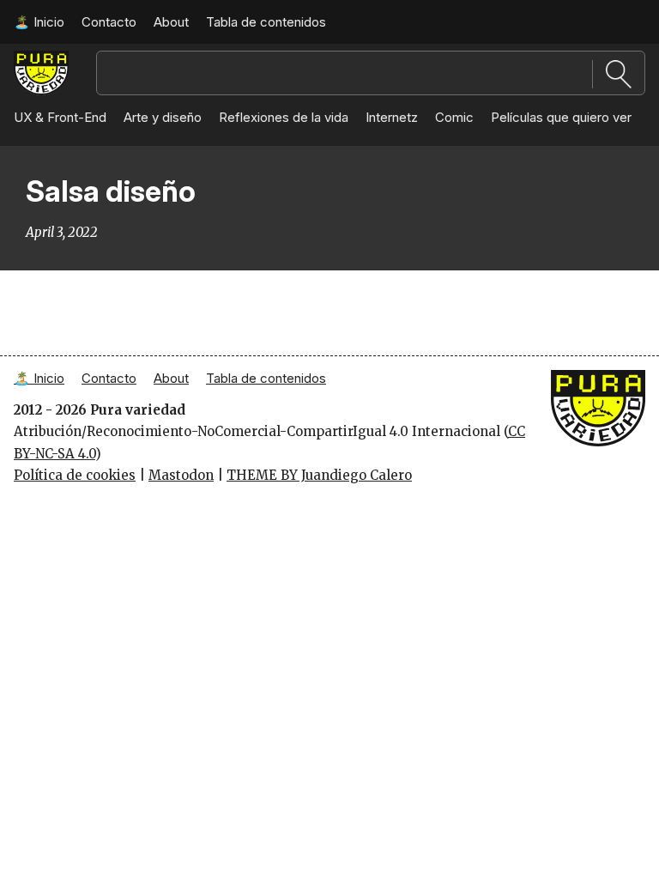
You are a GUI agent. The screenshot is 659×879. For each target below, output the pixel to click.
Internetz (392, 117)
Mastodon (181, 475)
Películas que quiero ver (561, 117)
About (171, 22)
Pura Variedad (41, 67)
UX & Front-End (60, 117)
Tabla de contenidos (266, 22)
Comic (454, 117)
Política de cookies (75, 475)
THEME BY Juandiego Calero (319, 475)
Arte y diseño (163, 117)
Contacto (109, 22)
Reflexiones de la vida (283, 117)
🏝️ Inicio (39, 22)
